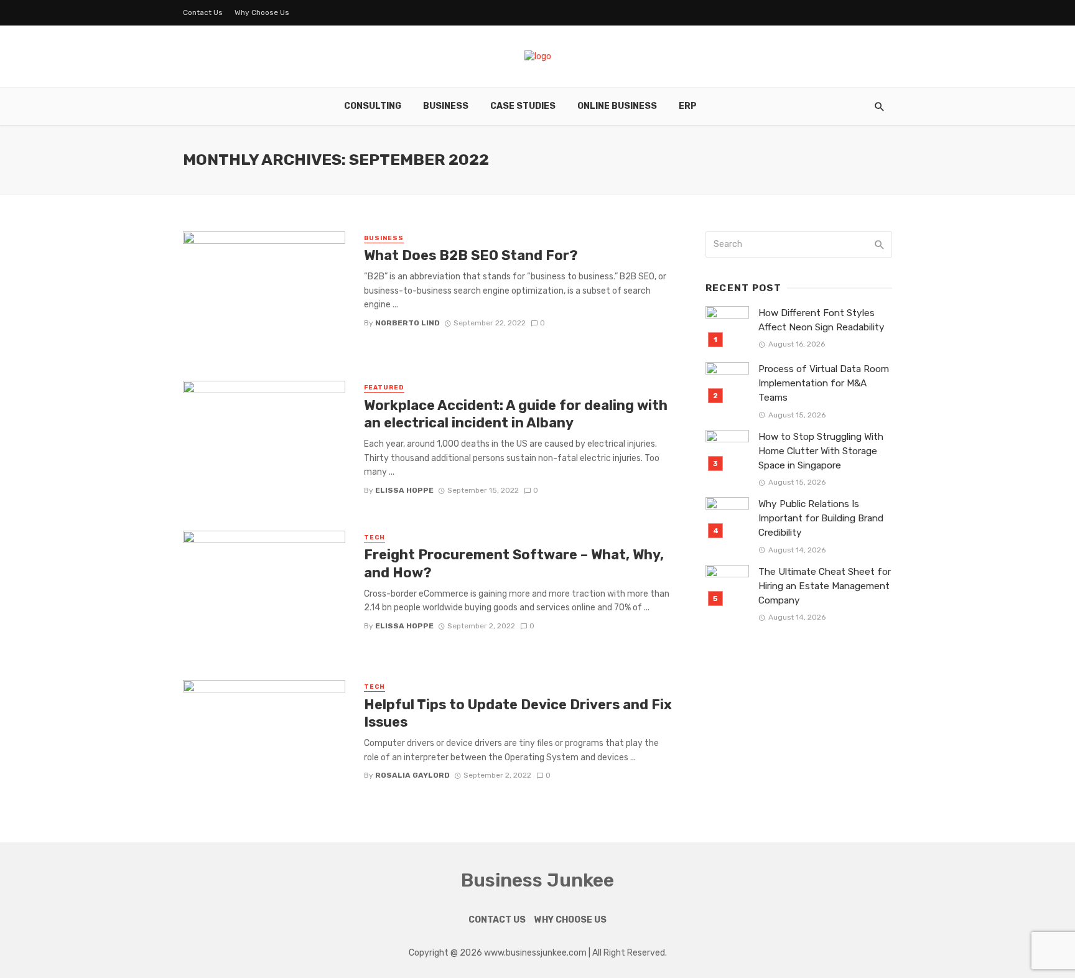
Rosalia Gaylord (412, 775)
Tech (374, 537)
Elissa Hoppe (404, 490)
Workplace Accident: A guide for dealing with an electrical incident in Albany (516, 414)
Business (445, 106)
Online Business (617, 106)
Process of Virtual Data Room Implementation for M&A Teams (823, 383)
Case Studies (523, 106)
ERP (688, 106)
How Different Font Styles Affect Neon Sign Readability (821, 320)
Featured (384, 387)
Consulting (372, 106)
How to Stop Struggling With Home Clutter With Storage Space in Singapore (820, 451)
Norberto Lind (407, 323)
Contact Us (203, 12)
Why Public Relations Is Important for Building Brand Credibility (820, 518)
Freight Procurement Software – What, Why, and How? (514, 563)
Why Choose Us (262, 12)
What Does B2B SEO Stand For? (471, 255)
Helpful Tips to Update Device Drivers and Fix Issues (518, 713)
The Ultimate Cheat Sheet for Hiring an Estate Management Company (824, 586)
